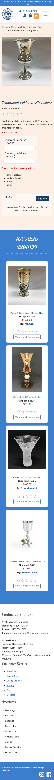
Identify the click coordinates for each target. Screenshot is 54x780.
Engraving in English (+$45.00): (15, 142)
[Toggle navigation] (46, 14)
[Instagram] (41, 774)
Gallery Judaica (13, 747)
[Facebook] (48, 774)
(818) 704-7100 (30, 11)
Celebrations (11, 726)
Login (25, 18)
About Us (11, 671)
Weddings (10, 710)
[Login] (25, 15)
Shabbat (9, 721)
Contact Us (12, 676)
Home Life (10, 731)
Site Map (11, 695)
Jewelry (9, 742)
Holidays (9, 715)
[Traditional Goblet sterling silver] (26, 61)
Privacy (10, 685)
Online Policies (14, 680)
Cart (30, 17)
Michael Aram (29, 572)
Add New (42, 198)
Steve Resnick (29, 488)
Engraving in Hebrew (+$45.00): (15, 155)
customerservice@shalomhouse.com (29, 633)
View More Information (27, 337)
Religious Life (12, 736)
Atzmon (29, 324)
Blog (9, 690)
